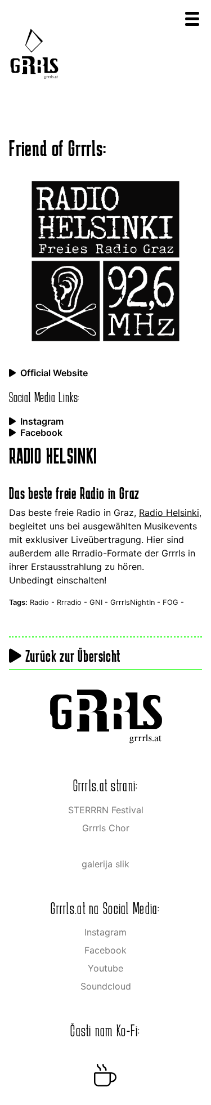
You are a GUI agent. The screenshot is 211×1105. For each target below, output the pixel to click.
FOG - (173, 602)
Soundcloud (105, 986)
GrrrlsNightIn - (136, 602)
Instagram (42, 421)
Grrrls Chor (105, 828)
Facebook (41, 432)
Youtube (105, 968)
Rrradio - (73, 602)
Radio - (43, 602)
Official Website (54, 372)
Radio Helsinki (169, 512)
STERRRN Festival (105, 810)
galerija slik (105, 864)
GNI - (99, 602)
